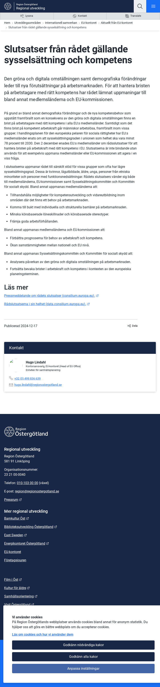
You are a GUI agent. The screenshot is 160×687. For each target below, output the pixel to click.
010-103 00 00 (27, 483)
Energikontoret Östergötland (26, 543)
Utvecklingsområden (27, 22)
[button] (140, 6)
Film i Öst (13, 580)
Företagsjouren (15, 560)
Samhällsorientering (21, 596)
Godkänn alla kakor (83, 657)
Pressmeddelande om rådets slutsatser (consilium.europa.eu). (51, 296)
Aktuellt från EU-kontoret (117, 22)
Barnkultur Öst (16, 518)
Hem (7, 22)
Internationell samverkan (61, 22)
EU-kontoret (89, 22)
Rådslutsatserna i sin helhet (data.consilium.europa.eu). (47, 304)
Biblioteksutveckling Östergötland (30, 527)
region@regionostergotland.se (37, 491)
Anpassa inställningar (83, 669)
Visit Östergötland (19, 605)
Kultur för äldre (17, 588)
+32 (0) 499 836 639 (27, 378)
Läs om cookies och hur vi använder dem (42, 634)
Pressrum (13, 500)
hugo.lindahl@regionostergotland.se (38, 384)
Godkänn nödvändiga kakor (83, 645)
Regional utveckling (30, 8)
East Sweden (15, 535)
